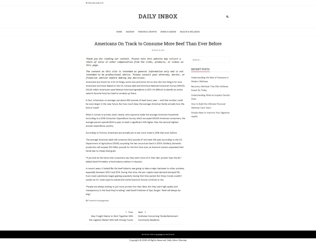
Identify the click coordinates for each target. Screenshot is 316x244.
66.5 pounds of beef (136, 100)
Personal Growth (147, 31)
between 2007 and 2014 (108, 172)
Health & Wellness (190, 31)
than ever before (168, 132)
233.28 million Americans (98, 89)
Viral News (159, 234)
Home (119, 31)
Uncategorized (103, 200)
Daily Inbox (158, 16)
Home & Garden (168, 31)
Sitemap (182, 240)
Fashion (130, 31)
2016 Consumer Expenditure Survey (118, 118)
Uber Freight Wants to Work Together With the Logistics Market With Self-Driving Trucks (111, 216)
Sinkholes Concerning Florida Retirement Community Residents (158, 216)
